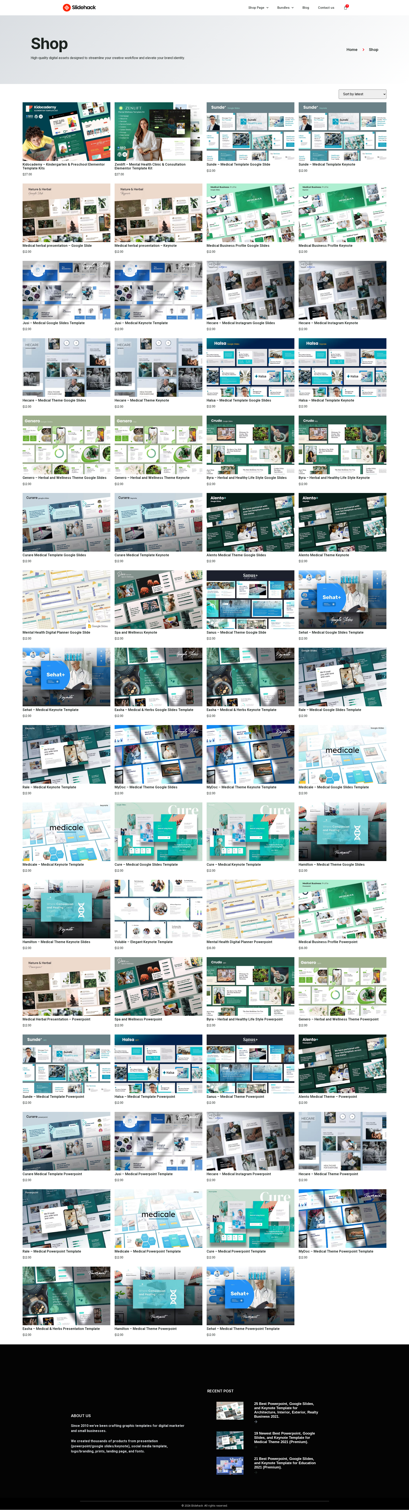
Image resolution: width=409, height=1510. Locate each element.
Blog (305, 7)
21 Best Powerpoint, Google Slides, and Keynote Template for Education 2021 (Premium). (285, 1463)
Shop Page (256, 7)
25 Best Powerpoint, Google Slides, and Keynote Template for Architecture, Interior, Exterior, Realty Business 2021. (286, 1410)
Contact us (326, 7)
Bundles (283, 7)
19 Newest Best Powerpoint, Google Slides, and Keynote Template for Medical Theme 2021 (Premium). (284, 1437)
